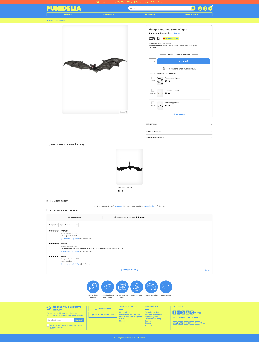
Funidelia (50, 20)
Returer (122, 319)
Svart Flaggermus (172, 103)
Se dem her (175, 33)
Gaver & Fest (191, 14)
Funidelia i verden (152, 312)
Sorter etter (53, 225)
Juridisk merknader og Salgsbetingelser (153, 315)
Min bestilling (124, 312)
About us (148, 325)
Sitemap (148, 323)
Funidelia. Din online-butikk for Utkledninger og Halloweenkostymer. (64, 8)
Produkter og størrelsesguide (130, 317)
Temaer (66, 14)
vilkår (52, 327)
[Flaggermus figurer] (160, 81)
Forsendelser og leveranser (129, 314)
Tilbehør (149, 14)
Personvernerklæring (153, 319)
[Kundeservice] (205, 8)
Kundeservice (104, 308)
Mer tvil (122, 321)
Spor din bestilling (104, 315)
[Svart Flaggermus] (160, 106)
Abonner (79, 320)
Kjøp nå (183, 61)
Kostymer (108, 14)
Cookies (148, 321)
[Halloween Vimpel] (160, 93)
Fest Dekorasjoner (60, 20)
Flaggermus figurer (172, 78)
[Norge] (174, 312)
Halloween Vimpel (172, 90)
